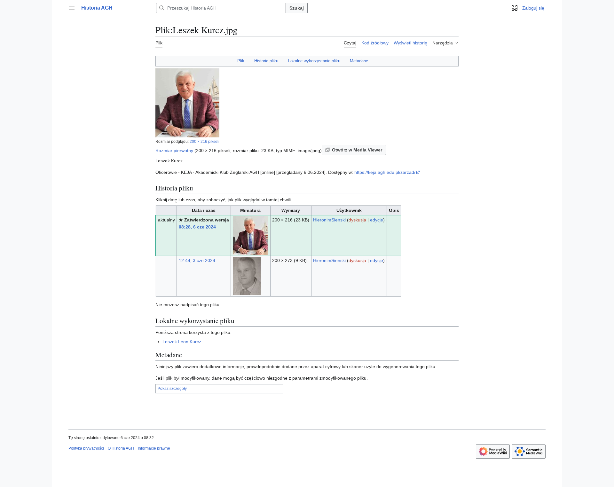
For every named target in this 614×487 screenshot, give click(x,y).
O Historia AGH (121, 448)
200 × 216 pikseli (204, 141)
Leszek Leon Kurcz (181, 341)
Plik (240, 60)
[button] (72, 8)
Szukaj (296, 8)
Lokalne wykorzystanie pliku (314, 60)
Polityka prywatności (86, 448)
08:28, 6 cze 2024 (197, 226)
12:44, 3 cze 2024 (197, 260)
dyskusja (357, 219)
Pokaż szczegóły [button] (172, 388)
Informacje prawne (154, 448)
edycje (376, 219)
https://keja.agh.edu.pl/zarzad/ (384, 172)
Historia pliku (266, 60)
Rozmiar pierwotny (174, 150)
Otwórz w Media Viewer (357, 149)
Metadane (359, 60)
